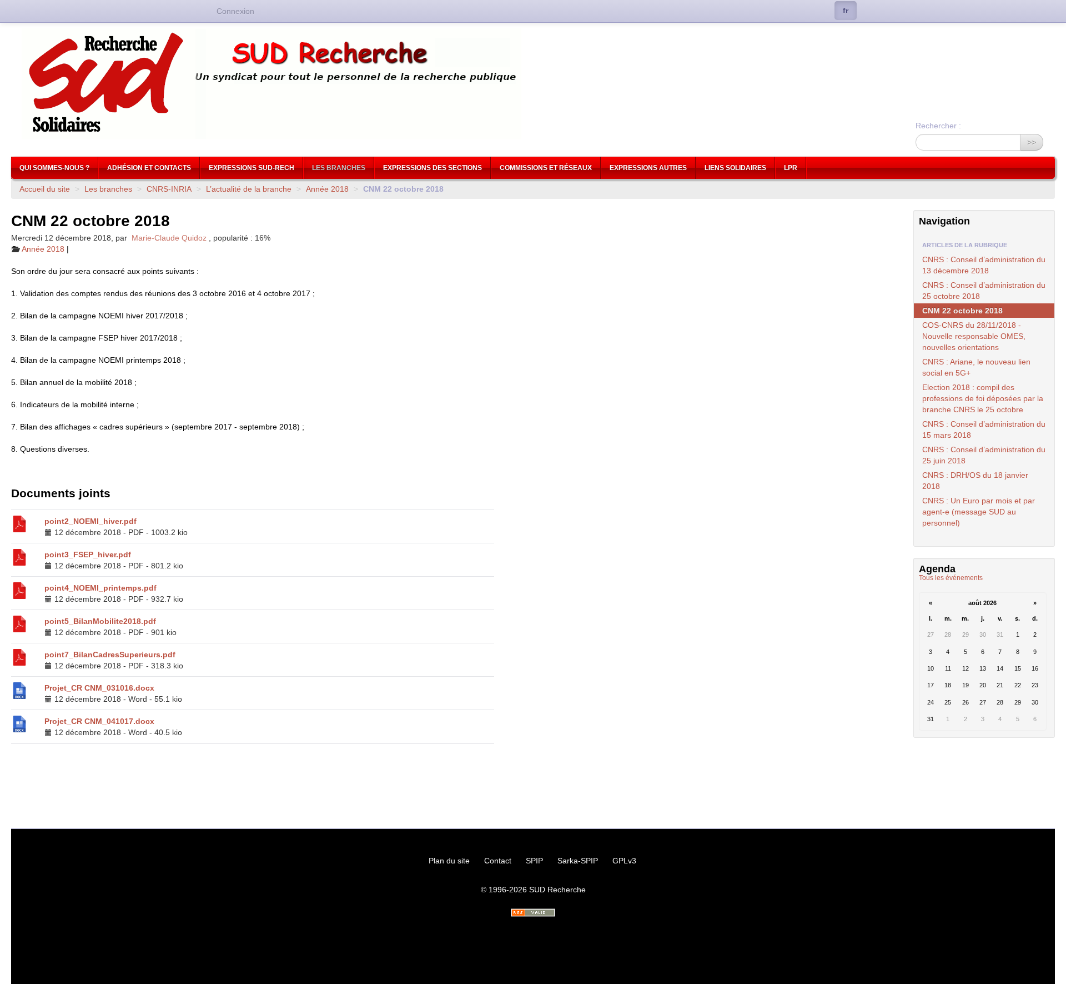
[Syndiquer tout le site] (533, 912)
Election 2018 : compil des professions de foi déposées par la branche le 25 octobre (982, 398)
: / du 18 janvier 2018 (975, 481)
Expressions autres (648, 168)
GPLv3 (624, 860)
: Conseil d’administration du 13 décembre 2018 (983, 265)
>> (1031, 142)
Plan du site (449, 860)
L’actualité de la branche (248, 188)
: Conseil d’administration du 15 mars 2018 (983, 429)
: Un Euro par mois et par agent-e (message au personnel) (978, 511)
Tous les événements (951, 578)
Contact (497, 860)
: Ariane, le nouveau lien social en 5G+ (976, 367)
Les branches (338, 168)
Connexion (235, 11)
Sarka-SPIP (577, 860)
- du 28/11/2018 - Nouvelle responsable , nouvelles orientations (973, 336)
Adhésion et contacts (149, 168)
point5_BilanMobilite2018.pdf (100, 621)
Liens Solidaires (735, 168)
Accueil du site (44, 188)
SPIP (534, 860)
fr (845, 10)
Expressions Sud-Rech (251, 168)
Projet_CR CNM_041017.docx (99, 721)
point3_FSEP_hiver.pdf (87, 554)
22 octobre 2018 (962, 310)
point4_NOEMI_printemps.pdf (100, 587)
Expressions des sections (432, 168)
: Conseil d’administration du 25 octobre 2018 (983, 291)
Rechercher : (938, 125)
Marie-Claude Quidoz (169, 237)
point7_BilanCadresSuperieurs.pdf (109, 654)
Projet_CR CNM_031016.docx (99, 687)
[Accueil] (533, 83)
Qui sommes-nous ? (54, 168)
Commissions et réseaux (546, 168)
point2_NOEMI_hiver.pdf (90, 521)
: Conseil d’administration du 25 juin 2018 (983, 455)
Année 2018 (327, 188)
